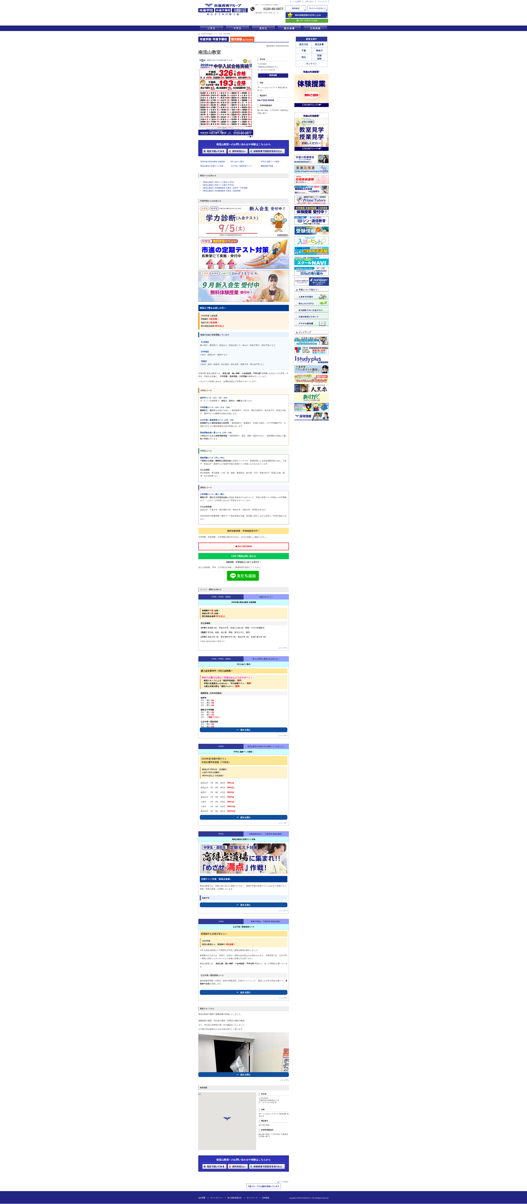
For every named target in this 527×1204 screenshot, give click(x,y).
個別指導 (290, 28)
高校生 (263, 28)
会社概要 (201, 1198)
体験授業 (306, 15)
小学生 (211, 28)
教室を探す (311, 39)
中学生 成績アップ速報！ (271, 162)
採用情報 (265, 1198)
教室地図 (273, 75)
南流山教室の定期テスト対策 (211, 166)
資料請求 (296, 8)
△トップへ (282, 648)
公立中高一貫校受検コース (241, 166)
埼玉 (304, 57)
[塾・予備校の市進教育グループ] (223, 15)
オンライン (311, 63)
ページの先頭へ (284, 1181)
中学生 (237, 28)
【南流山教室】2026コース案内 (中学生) (218, 185)
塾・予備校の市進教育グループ (208, 34)
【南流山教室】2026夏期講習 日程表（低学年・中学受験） (225, 188)
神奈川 (319, 50)
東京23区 (303, 44)
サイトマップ (322, 1)
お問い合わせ (309, 1)
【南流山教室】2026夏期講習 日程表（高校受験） (222, 191)
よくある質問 (296, 1)
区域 (220, 34)
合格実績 (316, 28)
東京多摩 (319, 44)
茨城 (319, 55)
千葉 (304, 50)
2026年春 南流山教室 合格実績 (212, 162)
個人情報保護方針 (235, 1198)
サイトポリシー (216, 1198)
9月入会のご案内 (237, 162)
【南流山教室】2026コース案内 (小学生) (218, 182)
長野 (319, 59)
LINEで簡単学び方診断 (308, 20)
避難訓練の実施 (267, 166)
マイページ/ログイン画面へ (317, 8)
